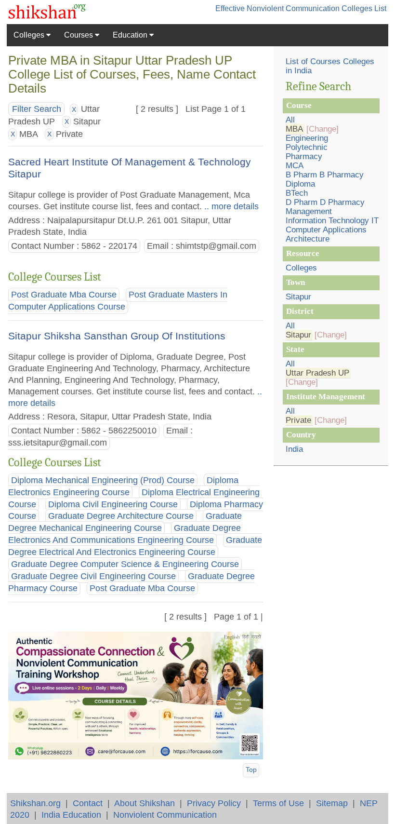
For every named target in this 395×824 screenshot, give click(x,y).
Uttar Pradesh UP (317, 373)
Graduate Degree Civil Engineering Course (93, 576)
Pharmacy (304, 156)
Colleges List (364, 8)
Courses (79, 35)
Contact (88, 803)
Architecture (307, 238)
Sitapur (298, 296)
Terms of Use (278, 803)
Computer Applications (326, 229)
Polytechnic (307, 147)
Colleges (29, 35)
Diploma (300, 184)
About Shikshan (144, 803)
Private (298, 420)
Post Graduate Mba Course (64, 294)
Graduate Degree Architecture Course (121, 516)
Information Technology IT (332, 220)
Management (309, 211)
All (290, 119)
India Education (71, 815)
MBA (294, 129)
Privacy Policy (214, 803)
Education (131, 35)
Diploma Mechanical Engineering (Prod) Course (103, 480)
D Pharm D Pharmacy (325, 202)
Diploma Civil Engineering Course (113, 504)
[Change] (322, 129)
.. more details (230, 206)
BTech (297, 193)
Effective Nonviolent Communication (277, 8)
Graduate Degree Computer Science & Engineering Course (125, 564)
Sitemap (332, 803)
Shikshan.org (35, 803)
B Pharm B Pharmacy (325, 174)
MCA (294, 165)
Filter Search (36, 109)
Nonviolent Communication (165, 815)
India (294, 449)
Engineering (307, 138)
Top (251, 769)
